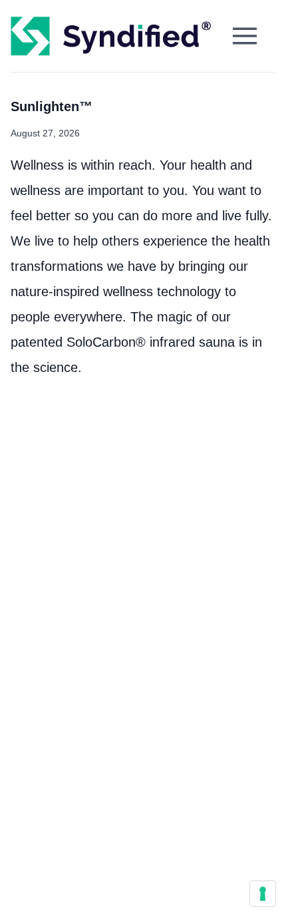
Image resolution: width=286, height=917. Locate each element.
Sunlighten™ (51, 106)
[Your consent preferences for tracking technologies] (262, 893)
